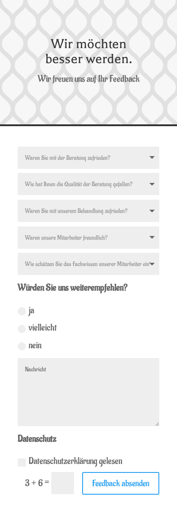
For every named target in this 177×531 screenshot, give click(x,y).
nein (35, 345)
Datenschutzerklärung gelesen (75, 461)
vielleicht (43, 328)
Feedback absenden (120, 483)
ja (31, 310)
